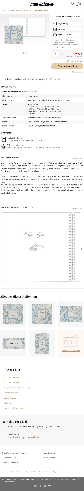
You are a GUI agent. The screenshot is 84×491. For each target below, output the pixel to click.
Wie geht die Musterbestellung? (17, 387)
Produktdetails (6, 79)
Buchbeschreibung (22, 79)
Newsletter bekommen (13, 408)
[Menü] (3, 5)
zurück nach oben (77, 158)
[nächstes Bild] (47, 35)
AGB (2, 479)
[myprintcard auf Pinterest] (45, 486)
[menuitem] (72, 4)
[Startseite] (2, 10)
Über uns (8, 403)
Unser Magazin (10, 398)
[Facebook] (46, 79)
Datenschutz (24, 479)
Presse (56, 479)
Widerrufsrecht (12, 479)
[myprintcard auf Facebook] (40, 486)
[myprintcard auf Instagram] (35, 486)
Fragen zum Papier (11, 382)
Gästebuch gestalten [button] (67, 66)
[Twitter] (54, 79)
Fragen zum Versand (12, 377)
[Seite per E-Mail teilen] (59, 79)
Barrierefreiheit (37, 479)
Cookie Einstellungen (8, 481)
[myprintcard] (42, 6)
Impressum (65, 479)
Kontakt (74, 479)
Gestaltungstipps (11, 393)
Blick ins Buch (37, 79)
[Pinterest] (50, 79)
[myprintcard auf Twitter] (49, 486)
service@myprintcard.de (23, 437)
